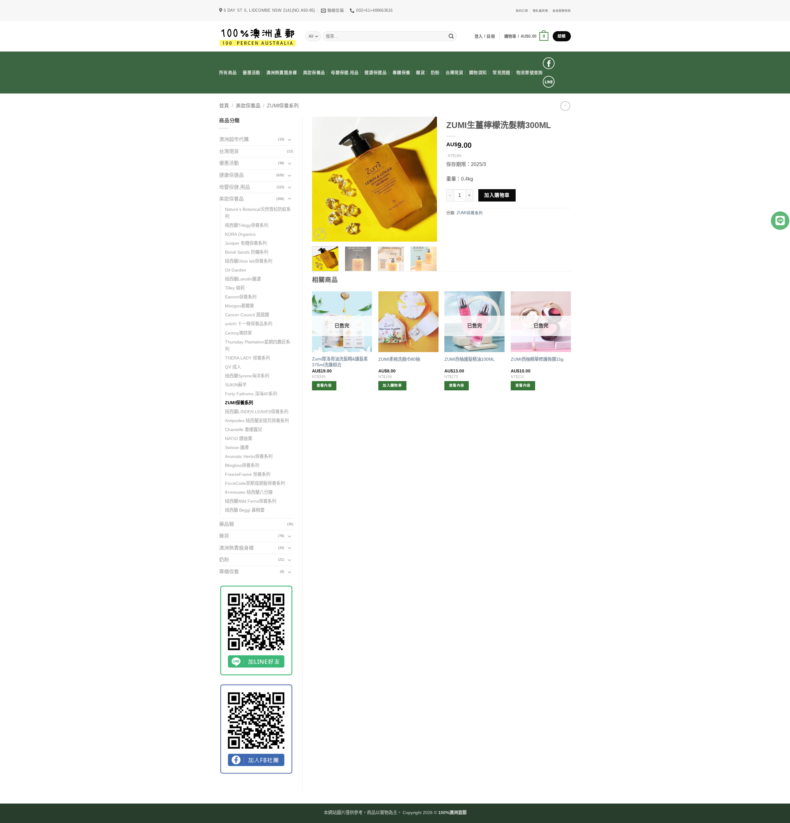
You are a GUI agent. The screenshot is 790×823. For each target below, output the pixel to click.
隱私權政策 (540, 10)
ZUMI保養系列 (283, 105)
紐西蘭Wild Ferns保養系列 (250, 501)
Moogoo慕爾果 (239, 305)
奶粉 (435, 72)
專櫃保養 (401, 72)
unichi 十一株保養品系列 (248, 323)
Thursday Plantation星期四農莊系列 (257, 345)
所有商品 (228, 72)
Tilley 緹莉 (235, 287)
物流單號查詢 (529, 72)
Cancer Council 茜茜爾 (247, 314)
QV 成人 (233, 366)
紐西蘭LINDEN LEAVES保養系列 (256, 411)
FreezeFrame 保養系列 (247, 474)
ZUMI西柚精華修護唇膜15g (537, 359)
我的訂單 (522, 10)
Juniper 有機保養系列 (246, 243)
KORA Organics (240, 234)
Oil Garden (235, 270)
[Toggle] (289, 139)
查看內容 (324, 385)
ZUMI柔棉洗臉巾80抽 (399, 359)
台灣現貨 (454, 72)
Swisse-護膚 (237, 447)
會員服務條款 (561, 10)
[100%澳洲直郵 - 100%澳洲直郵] (257, 36)
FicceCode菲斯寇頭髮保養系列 (255, 483)
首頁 (224, 105)
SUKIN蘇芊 (236, 384)
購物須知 (478, 72)
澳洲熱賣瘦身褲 (281, 72)
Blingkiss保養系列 (242, 465)
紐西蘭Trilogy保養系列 (246, 225)
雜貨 (420, 72)
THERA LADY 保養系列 (247, 357)
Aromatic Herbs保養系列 (248, 456)
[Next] (426, 179)
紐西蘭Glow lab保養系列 (248, 261)
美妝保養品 (314, 72)
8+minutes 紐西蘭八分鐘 (248, 492)
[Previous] (322, 179)
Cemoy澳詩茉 (238, 332)
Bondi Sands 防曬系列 (246, 252)
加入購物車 (496, 195)
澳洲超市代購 (234, 139)
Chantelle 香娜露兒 (243, 429)
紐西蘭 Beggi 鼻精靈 (244, 510)
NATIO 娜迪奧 (238, 438)
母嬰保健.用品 (345, 72)
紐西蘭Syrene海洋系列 (247, 375)
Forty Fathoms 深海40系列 (251, 393)
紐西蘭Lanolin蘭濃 (243, 278)
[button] (526, 36)
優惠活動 (251, 72)
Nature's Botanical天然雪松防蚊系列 (258, 213)
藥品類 (226, 524)
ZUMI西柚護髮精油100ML (469, 359)
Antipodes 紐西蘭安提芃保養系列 (257, 420)
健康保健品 (375, 72)
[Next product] (565, 106)
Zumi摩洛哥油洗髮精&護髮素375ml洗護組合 (340, 361)
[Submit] (451, 36)
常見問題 (501, 72)
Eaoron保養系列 (240, 296)
